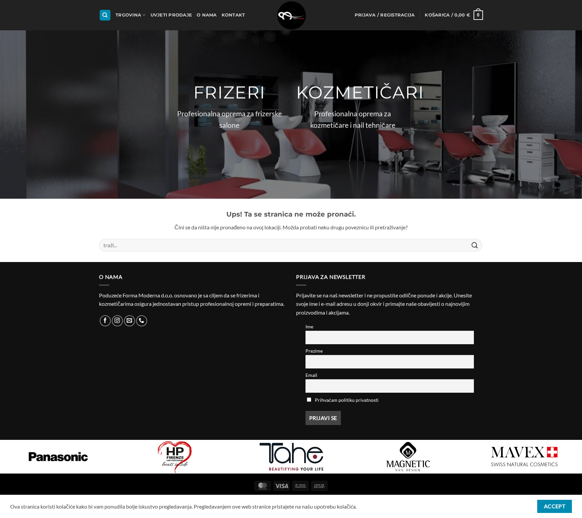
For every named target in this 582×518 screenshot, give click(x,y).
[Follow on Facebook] (105, 320)
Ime (309, 326)
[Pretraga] (105, 15)
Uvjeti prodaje (171, 15)
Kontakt (233, 15)
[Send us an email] (129, 320)
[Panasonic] (58, 457)
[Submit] (475, 245)
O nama (207, 15)
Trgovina (128, 15)
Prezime (314, 351)
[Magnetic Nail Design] (408, 457)
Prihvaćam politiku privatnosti (347, 400)
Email (311, 375)
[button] (385, 15)
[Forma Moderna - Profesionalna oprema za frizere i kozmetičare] (291, 15)
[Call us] (141, 320)
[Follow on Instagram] (117, 320)
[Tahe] (291, 457)
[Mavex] (524, 457)
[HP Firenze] (175, 457)
